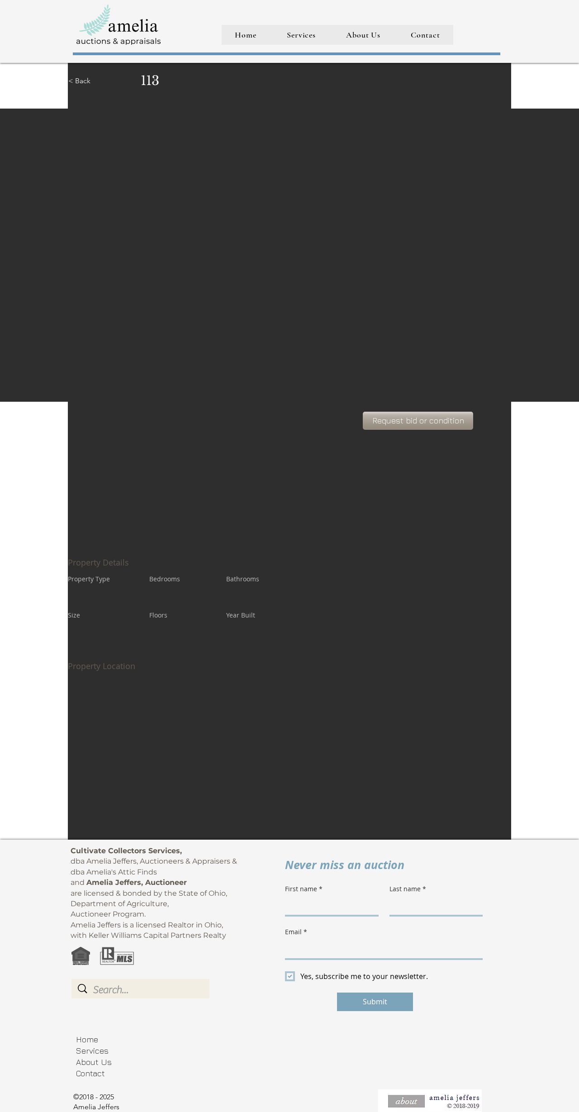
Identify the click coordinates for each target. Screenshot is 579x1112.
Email (296, 931)
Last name (407, 888)
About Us (94, 1062)
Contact (90, 1073)
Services (92, 1050)
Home (87, 1039)
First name (304, 888)
